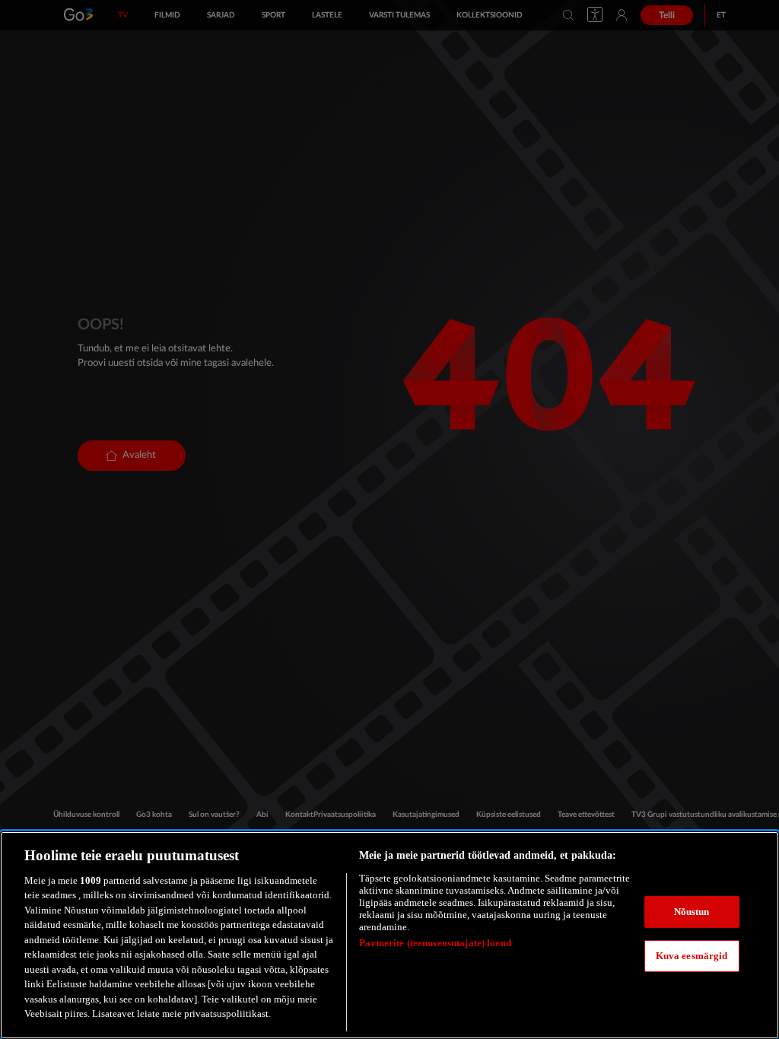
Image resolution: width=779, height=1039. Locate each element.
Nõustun (692, 911)
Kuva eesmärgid (692, 955)
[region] (389, 935)
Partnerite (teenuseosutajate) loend (435, 942)
